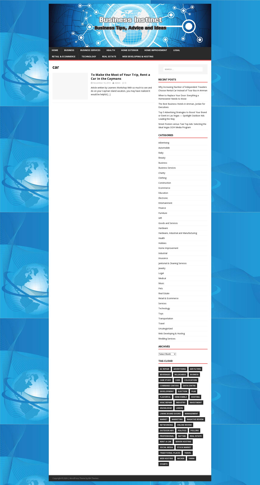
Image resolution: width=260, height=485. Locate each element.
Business (69, 50)
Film (193, 391)
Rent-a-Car (165, 441)
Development (167, 391)
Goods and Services (168, 223)
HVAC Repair (166, 402)
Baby (160, 152)
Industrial (162, 253)
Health (111, 50)
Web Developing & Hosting (137, 56)
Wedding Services (166, 338)
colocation (190, 380)
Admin (117, 83)
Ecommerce (164, 187)
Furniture (162, 213)
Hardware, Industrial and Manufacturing (177, 233)
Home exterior (129, 50)
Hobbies (162, 243)
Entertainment (165, 203)
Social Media (166, 447)
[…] (108, 94)
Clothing (162, 177)
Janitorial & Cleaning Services (172, 263)
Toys (160, 313)
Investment (196, 402)
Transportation (165, 318)
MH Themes (93, 478)
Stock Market (184, 447)
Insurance (163, 258)
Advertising (163, 142)
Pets (160, 288)
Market (163, 419)
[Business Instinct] (130, 45)
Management (191, 413)
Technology (89, 56)
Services (162, 303)
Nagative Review (195, 419)
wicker (180, 458)
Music (161, 283)
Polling (194, 430)
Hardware (163, 228)
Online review (184, 425)
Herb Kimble (181, 397)
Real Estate (109, 56)
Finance (162, 207)
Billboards (180, 374)
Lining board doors (170, 413)
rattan (182, 436)
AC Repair (164, 369)
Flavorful (165, 397)
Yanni (192, 458)
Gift (160, 218)
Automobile (164, 147)
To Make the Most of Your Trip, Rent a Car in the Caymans (120, 77)
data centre (189, 385)
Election (182, 391)
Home (55, 50)
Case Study (165, 380)
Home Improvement (155, 50)
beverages (165, 374)
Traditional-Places (170, 453)
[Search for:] (183, 69)
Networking (166, 425)
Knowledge (166, 408)
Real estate (196, 436)
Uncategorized (165, 328)
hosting (195, 397)
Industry (181, 402)
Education (163, 192)
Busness (194, 374)
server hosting (183, 441)
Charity (161, 172)
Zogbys (163, 464)
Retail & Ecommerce (63, 56)
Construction (164, 182)
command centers (169, 385)
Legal (176, 50)
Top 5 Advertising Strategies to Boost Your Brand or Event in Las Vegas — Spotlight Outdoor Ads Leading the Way (182, 115)
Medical (162, 278)
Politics (182, 430)
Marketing (177, 419)
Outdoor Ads (167, 430)
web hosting (166, 458)
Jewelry (161, 268)
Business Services (90, 50)
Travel (161, 323)
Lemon (179, 408)
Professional (167, 436)
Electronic (163, 198)
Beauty (161, 157)
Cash (177, 380)
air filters (195, 369)
